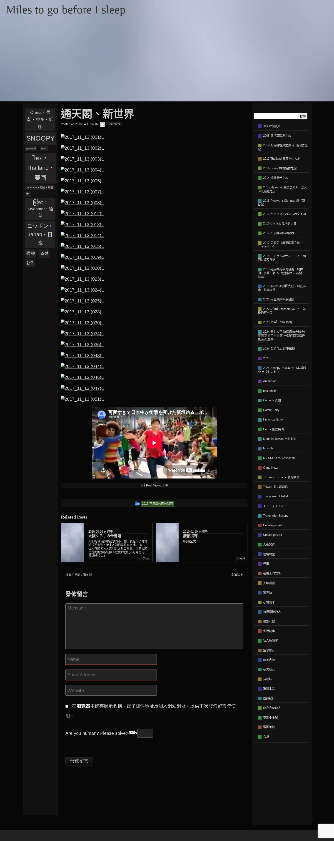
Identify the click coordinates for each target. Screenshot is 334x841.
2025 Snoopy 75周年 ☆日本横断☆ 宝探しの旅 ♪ (282, 369)
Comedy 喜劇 (272, 400)
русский (31, 148)
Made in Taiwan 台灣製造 (279, 439)
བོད (27, 194)
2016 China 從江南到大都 (280, 223)
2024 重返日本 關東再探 (279, 348)
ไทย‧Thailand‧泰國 (40, 168)
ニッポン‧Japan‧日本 (40, 234)
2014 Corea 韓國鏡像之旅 (280, 168)
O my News (271, 467)
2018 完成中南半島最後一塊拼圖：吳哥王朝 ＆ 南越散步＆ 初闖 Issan (280, 272)
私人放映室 (270, 640)
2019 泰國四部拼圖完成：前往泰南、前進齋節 (282, 288)
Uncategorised (272, 525)
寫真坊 (267, 592)
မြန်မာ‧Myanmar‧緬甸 (40, 209)
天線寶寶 (269, 583)
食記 (266, 736)
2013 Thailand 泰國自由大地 (281, 158)
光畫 (266, 563)
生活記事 (269, 631)
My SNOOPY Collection (279, 458)
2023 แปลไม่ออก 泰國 (277, 322)
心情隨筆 (269, 602)
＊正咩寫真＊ (272, 126)
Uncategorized (272, 534)
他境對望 (269, 554)
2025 (266, 358)
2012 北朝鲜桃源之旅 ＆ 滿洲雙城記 (283, 147)
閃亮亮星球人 (272, 708)
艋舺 (30, 253)
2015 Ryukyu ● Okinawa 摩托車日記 (281, 202)
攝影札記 (269, 621)
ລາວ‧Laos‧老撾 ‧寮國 (39, 187)
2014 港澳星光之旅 (275, 177)
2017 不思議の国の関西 (278, 233)
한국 (30, 263)
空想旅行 (269, 650)
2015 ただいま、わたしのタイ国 (284, 214)
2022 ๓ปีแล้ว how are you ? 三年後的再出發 (282, 311)
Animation (269, 381)
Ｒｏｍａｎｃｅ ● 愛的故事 (281, 477)
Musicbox (269, 448)
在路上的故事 (272, 573)
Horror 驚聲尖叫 (273, 429)
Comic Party (271, 410)
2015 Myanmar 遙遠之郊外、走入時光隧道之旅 (282, 189)
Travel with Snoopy (275, 515)
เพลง (43, 148)
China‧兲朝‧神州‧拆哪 (40, 119)
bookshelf (269, 391)
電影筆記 (269, 727)
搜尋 (303, 116)
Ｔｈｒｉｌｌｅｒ (275, 506)
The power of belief (275, 496)
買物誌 (267, 679)
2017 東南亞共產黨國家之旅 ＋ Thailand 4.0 (281, 244)
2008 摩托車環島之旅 (277, 135)
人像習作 (269, 544)
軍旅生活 (269, 688)
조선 (44, 253)
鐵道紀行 (269, 698)
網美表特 (269, 660)
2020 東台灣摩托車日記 (278, 299)
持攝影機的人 (272, 611)
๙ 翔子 (108, 531)
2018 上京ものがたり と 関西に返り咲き (282, 258)
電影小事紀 (270, 717)
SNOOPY (40, 138)
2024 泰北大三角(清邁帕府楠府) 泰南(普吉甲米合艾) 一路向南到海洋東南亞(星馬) (281, 335)
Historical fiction (273, 419)
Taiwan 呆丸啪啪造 (275, 486)
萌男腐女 (269, 669)
